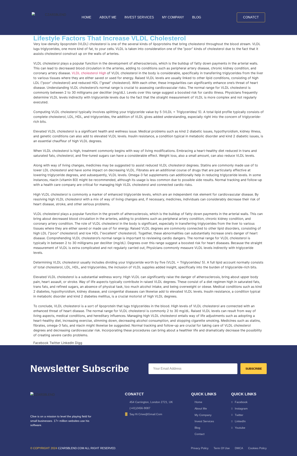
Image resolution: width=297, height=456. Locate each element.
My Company (173, 17)
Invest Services (139, 17)
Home (86, 17)
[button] (40, 342)
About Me (107, 17)
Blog (196, 17)
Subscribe (253, 368)
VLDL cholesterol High (89, 73)
